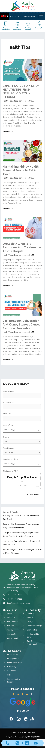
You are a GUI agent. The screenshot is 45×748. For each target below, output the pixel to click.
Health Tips (7, 101)
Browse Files (22, 485)
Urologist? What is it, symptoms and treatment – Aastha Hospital (22, 247)
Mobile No (7, 413)
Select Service (8, 448)
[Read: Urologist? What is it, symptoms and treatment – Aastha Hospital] (22, 228)
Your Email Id (8, 402)
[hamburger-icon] (41, 16)
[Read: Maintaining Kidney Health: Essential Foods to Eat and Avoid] (22, 150)
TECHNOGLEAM (33, 737)
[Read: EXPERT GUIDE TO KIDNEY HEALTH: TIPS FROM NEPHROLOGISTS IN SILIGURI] (22, 70)
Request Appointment (5, 28)
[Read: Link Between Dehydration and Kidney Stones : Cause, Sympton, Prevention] (22, 305)
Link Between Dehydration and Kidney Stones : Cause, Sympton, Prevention (21, 324)
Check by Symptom (28, 28)
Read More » (8, 131)
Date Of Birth (8, 425)
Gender (6, 437)
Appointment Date (10, 459)
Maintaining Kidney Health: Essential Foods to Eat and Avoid (21, 170)
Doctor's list (39, 28)
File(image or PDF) (21, 479)
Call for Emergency (17, 28)
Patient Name (8, 391)
